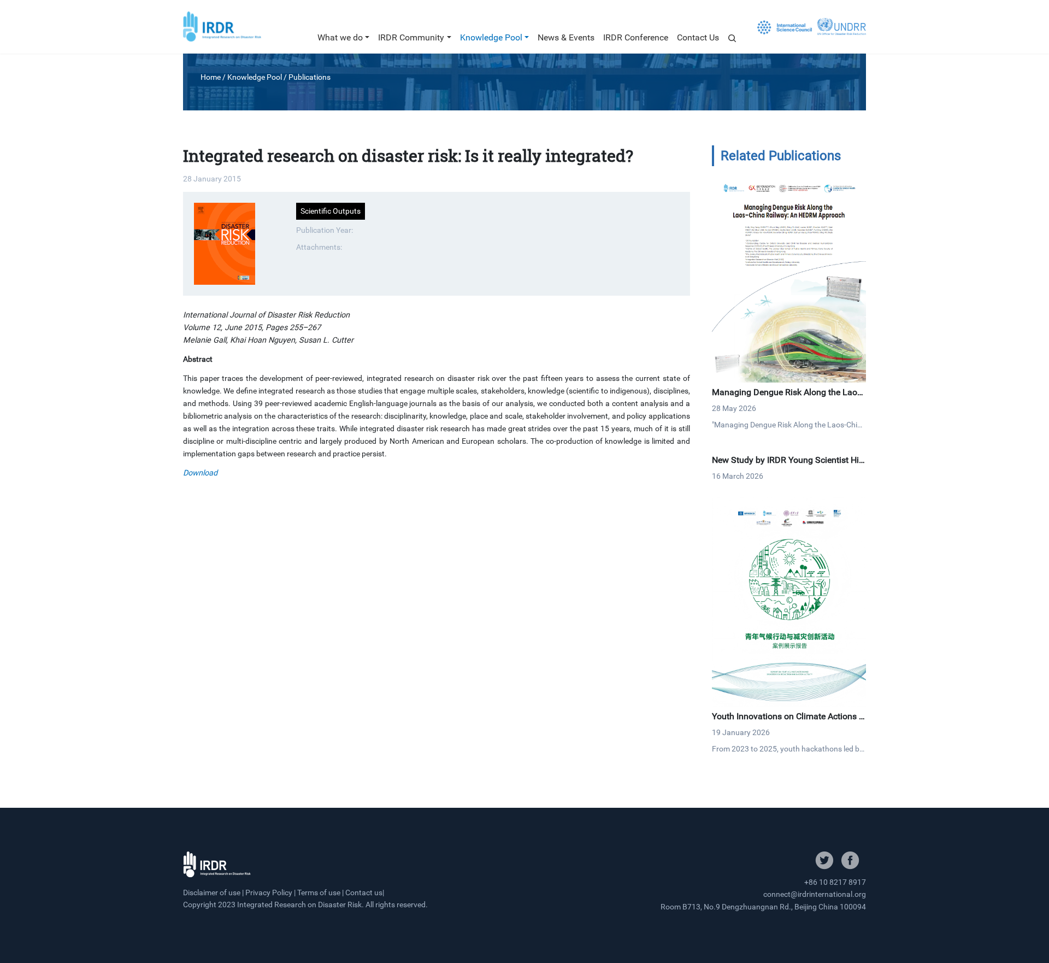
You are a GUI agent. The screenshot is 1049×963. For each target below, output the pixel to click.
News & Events (566, 37)
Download (200, 473)
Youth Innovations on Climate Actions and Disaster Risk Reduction (788, 721)
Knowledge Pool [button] (491, 37)
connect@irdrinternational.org (814, 894)
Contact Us (698, 37)
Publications (309, 77)
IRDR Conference (635, 37)
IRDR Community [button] (411, 37)
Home (211, 77)
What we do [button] (340, 37)
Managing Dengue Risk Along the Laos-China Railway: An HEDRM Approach (788, 397)
